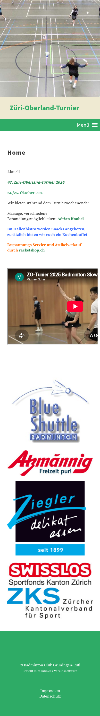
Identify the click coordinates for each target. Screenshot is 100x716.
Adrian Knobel (71, 218)
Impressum (50, 690)
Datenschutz (50, 696)
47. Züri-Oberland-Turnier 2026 (35, 182)
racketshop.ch (32, 250)
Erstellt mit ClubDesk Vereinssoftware (50, 671)
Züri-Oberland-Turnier (44, 107)
